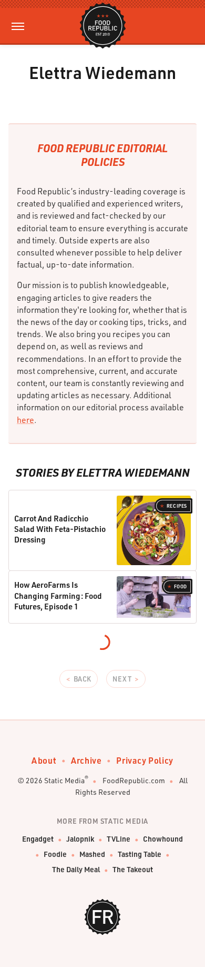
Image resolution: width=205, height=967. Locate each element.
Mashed (92, 854)
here (25, 420)
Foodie (55, 854)
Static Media (64, 780)
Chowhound (163, 838)
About (44, 760)
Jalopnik (80, 838)
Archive (86, 760)
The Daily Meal (76, 869)
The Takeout (132, 869)
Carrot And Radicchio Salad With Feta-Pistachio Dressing (60, 529)
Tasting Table (139, 854)
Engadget (38, 838)
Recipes (177, 506)
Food (180, 586)
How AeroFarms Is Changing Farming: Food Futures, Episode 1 (58, 595)
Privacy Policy (144, 760)
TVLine (118, 838)
